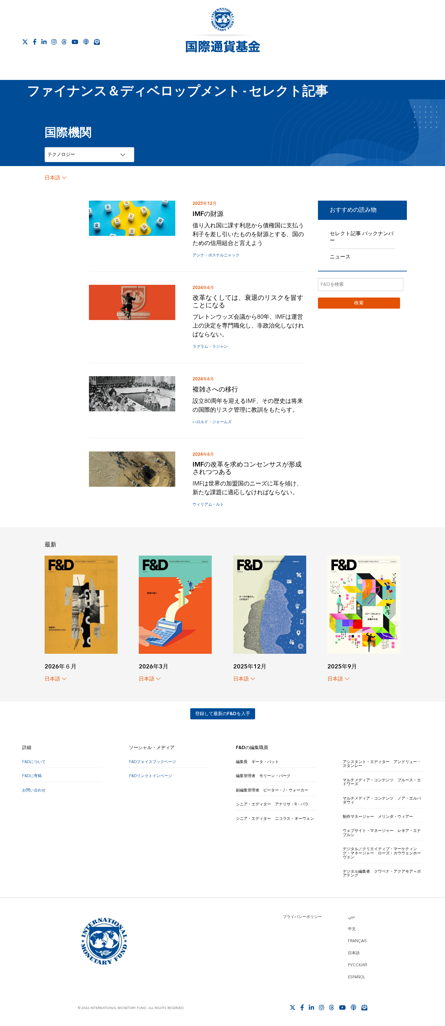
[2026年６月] (81, 604)
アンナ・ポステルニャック (216, 255)
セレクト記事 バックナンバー (362, 237)
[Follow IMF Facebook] (34, 42)
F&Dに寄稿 (32, 776)
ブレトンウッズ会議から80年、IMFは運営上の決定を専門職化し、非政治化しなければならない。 (248, 326)
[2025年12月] (269, 604)
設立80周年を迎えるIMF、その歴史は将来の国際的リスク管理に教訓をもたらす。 (248, 405)
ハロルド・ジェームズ (212, 422)
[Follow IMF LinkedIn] (44, 42)
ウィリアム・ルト (208, 504)
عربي (351, 916)
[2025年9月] (363, 604)
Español (356, 977)
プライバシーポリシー (302, 916)
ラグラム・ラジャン (210, 346)
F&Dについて (34, 761)
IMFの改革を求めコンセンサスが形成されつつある (247, 468)
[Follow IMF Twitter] (25, 42)
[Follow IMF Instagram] (54, 42)
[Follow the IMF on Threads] (64, 42)
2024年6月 (203, 287)
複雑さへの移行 (215, 389)
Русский (357, 965)
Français (357, 941)
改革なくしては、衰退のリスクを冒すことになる (248, 301)
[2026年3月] (175, 604)
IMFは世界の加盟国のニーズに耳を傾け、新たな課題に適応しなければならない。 (247, 488)
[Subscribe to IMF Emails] (97, 42)
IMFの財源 (208, 214)
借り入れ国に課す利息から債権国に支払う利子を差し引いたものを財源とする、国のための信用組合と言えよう (248, 234)
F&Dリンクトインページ (150, 776)
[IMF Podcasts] (86, 42)
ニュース (340, 256)
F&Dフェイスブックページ (152, 761)
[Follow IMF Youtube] (75, 42)
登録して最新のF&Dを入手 (222, 714)
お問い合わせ (34, 790)
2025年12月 (205, 203)
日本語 (52, 177)
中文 (352, 929)
